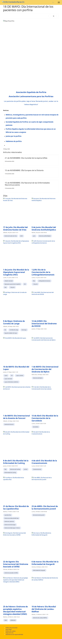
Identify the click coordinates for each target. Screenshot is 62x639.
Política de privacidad (11, 627)
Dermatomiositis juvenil (38, 515)
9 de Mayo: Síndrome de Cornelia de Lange (14, 322)
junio (34, 236)
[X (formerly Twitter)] (53, 16)
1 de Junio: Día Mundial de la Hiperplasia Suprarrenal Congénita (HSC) (16, 272)
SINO (5, 620)
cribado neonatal (8, 281)
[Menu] (59, 2)
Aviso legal (9, 629)
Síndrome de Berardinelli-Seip (11, 518)
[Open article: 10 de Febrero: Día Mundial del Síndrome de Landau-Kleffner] (45, 590)
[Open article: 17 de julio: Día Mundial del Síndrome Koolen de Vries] (16, 211)
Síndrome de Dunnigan (10, 524)
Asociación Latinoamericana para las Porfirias (31, 96)
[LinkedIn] (57, 16)
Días (5, 287)
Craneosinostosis (37, 469)
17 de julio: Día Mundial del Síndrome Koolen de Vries (15, 228)
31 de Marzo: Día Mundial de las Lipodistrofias (16, 507)
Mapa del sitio (9, 633)
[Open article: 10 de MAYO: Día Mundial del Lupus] (16, 350)
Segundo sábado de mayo (10, 333)
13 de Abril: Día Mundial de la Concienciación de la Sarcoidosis (45, 418)
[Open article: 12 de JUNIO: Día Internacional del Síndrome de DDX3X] (45, 305)
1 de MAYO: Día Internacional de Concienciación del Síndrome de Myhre (45, 369)
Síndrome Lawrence (9, 521)
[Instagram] (55, 2)
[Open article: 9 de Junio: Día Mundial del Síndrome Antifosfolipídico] (45, 211)
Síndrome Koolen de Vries (10, 236)
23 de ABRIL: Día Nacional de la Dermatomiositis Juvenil (45, 507)
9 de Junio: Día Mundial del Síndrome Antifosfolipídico (44, 228)
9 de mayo (24, 330)
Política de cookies (11, 631)
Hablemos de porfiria (14, 141)
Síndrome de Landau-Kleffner (40, 617)
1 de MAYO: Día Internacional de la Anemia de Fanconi (16, 416)
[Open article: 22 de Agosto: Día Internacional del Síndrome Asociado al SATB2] (16, 545)
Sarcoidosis (35, 427)
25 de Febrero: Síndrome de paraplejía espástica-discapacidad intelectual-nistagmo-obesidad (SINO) (15, 610)
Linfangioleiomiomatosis (44, 281)
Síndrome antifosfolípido (45, 236)
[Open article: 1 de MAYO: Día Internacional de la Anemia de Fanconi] (16, 399)
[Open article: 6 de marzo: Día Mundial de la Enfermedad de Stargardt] (45, 545)
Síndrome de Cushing (15, 469)
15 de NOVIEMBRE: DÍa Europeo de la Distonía (24, 170)
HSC (25, 284)
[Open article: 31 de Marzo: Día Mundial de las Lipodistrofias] (16, 490)
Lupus (5, 375)
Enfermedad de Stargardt (39, 570)
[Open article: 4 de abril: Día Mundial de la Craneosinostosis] (45, 444)
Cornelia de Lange (13, 330)
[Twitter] (53, 2)
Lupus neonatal (8, 378)
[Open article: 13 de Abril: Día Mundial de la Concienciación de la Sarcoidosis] (45, 399)
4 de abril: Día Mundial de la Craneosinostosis (44, 461)
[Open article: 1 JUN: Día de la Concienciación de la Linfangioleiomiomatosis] (45, 253)
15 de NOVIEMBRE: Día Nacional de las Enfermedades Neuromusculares (27, 183)
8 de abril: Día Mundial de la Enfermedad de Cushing (15, 461)
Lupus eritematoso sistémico (11, 382)
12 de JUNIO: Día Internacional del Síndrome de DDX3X (44, 323)
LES (12, 375)
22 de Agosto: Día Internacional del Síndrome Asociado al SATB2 (15, 564)
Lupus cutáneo (19, 375)
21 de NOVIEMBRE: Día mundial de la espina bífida (26, 158)
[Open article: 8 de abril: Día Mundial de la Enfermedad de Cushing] (16, 444)
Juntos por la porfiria (13, 136)
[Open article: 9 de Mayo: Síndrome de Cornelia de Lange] (16, 305)
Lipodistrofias (7, 515)
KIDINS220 (13, 620)
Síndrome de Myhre (37, 378)
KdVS (21, 236)
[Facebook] (50, 2)
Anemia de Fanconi (9, 424)
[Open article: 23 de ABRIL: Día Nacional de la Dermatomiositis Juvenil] (45, 490)
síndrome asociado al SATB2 (11, 573)
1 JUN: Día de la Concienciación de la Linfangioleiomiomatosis (43, 272)
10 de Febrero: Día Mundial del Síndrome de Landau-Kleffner (44, 609)
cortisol (25, 469)
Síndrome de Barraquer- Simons (12, 528)
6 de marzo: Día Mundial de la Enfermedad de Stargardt (45, 562)
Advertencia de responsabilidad (14, 634)
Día (5, 330)
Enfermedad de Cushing (10, 472)
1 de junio (12, 287)
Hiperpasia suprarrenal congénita (12, 284)
